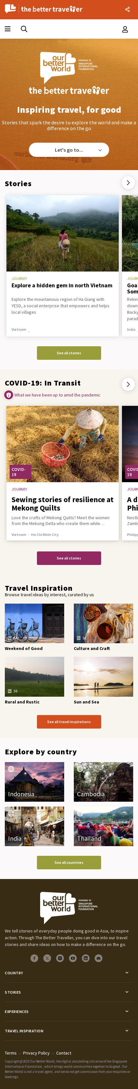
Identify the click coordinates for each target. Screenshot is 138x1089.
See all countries (69, 862)
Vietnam (19, 534)
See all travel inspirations (69, 721)
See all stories (69, 352)
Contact (63, 1053)
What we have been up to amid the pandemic (57, 395)
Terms (11, 1053)
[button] (128, 182)
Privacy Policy (36, 1053)
